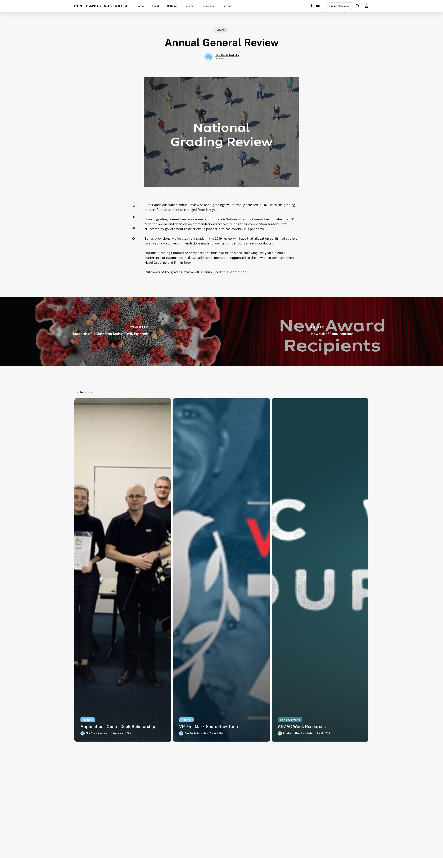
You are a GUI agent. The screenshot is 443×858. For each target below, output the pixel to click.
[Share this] (134, 206)
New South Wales (290, 719)
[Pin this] (134, 238)
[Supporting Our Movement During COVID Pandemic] (111, 331)
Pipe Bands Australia (101, 6)
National (220, 30)
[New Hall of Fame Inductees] (332, 331)
